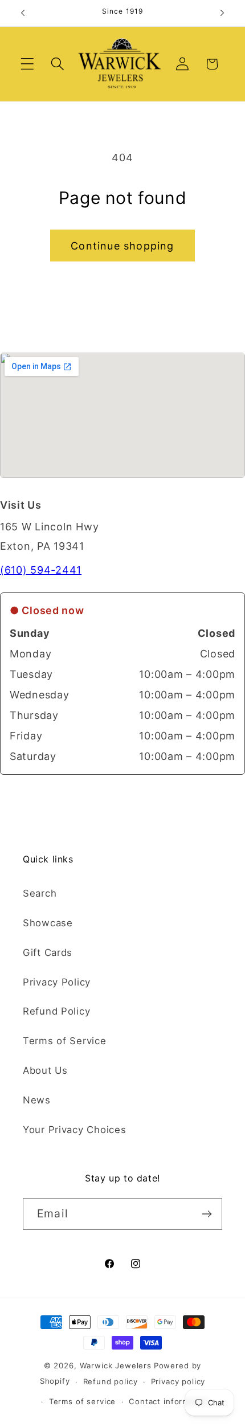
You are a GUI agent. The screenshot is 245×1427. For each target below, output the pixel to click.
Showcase (48, 923)
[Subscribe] (206, 1214)
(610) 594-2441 (40, 570)
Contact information (169, 1401)
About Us (45, 1070)
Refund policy (110, 1381)
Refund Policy (56, 1011)
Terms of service (82, 1401)
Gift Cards (47, 952)
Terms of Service (65, 1040)
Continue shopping (122, 246)
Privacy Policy (57, 982)
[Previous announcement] (22, 13)
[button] (28, 64)
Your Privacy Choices (74, 1129)
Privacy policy (178, 1381)
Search (39, 893)
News (37, 1100)
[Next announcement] (222, 13)
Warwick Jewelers (116, 1365)
